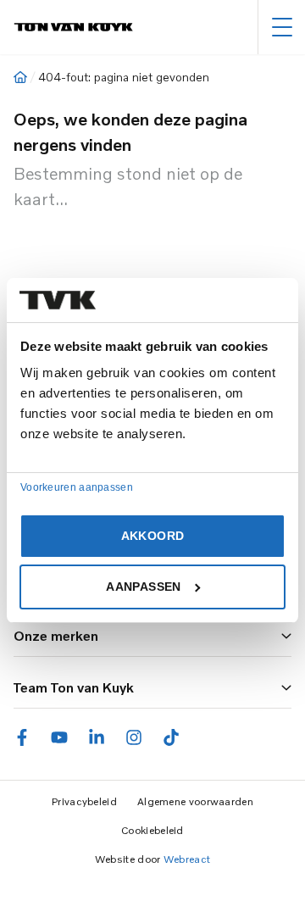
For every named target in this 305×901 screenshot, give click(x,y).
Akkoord (152, 535)
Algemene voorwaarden (195, 801)
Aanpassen (143, 586)
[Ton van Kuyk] (73, 27)
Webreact (187, 859)
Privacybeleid (84, 801)
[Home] (20, 77)
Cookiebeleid (152, 830)
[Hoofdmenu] (281, 27)
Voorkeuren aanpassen (76, 487)
